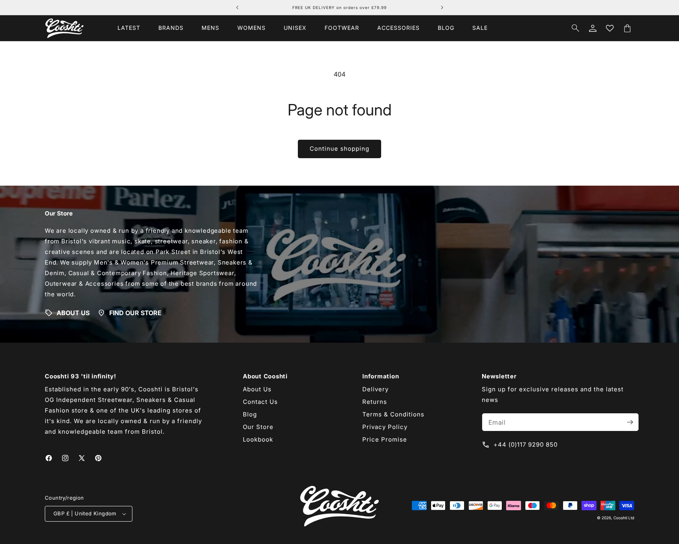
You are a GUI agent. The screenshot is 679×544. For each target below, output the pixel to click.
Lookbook (258, 439)
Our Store (258, 427)
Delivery (375, 389)
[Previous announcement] (237, 7)
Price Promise (384, 439)
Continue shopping (339, 148)
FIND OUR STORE (135, 313)
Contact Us (260, 401)
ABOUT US (73, 313)
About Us (257, 389)
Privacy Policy (384, 427)
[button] (171, 28)
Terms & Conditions (393, 414)
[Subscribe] (630, 422)
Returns (374, 401)
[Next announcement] (442, 7)
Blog (250, 414)
